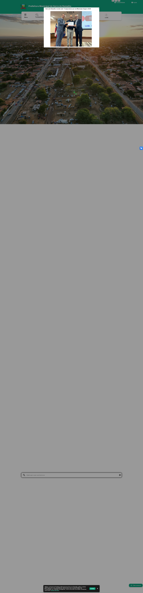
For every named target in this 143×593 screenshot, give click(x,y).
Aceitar (92, 588)
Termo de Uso (55, 590)
